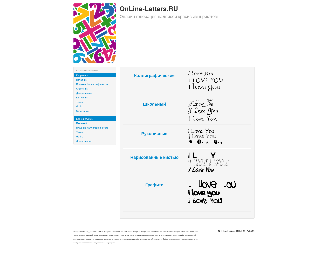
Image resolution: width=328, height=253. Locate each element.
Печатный (81, 79)
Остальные (82, 110)
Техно (79, 102)
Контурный (82, 97)
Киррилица (82, 75)
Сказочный (82, 88)
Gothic (79, 106)
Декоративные (84, 93)
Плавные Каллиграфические (92, 84)
